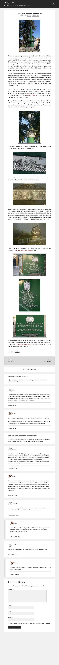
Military (17, 352)
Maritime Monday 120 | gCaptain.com (18, 376)
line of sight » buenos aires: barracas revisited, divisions (22, 435)
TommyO (14, 503)
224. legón (11, 361)
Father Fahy (31, 95)
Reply (16, 405)
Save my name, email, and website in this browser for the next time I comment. (30, 623)
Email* (10, 611)
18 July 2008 (35, 16)
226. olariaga (47, 361)
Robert (29, 16)
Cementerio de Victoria (24, 344)
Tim (13, 390)
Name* (10, 605)
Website (10, 617)
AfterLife (9, 3)
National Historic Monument (23, 250)
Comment (10, 589)
